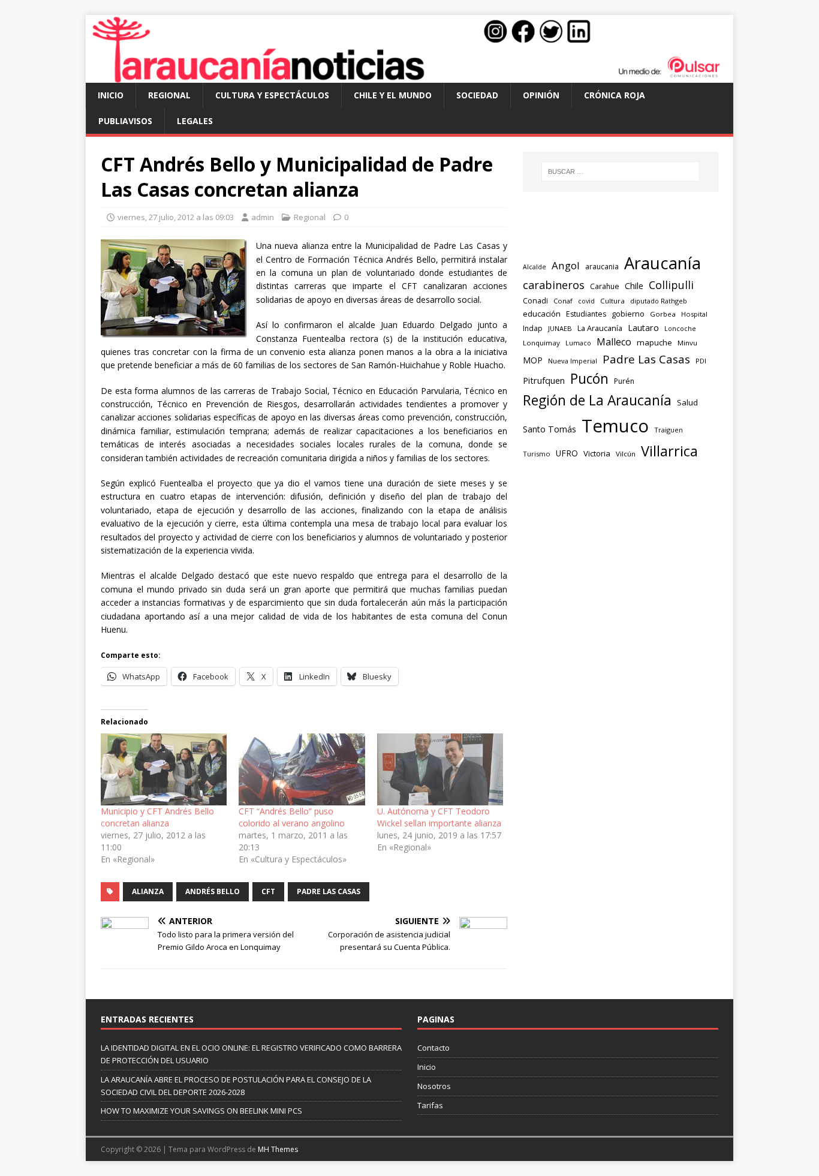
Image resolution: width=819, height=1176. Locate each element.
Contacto (433, 1047)
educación (542, 313)
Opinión (541, 95)
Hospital (694, 313)
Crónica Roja (614, 95)
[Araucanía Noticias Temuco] (409, 76)
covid (586, 301)
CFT (268, 891)
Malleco (614, 341)
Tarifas (430, 1105)
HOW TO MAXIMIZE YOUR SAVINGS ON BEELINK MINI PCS (201, 1110)
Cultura (612, 300)
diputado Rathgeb (658, 300)
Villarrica (669, 451)
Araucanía (662, 263)
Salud (687, 402)
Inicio (111, 95)
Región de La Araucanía (597, 400)
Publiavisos (125, 121)
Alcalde (534, 267)
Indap (533, 328)
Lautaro (643, 327)
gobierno (628, 313)
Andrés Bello (212, 891)
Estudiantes (586, 314)
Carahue (604, 286)
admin (262, 217)
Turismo (536, 453)
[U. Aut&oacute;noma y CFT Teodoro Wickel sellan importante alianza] (440, 769)
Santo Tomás (549, 429)
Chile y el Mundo (393, 95)
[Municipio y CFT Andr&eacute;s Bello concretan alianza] (164, 769)
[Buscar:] (620, 171)
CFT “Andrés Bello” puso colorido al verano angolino (292, 817)
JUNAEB (560, 328)
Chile (634, 285)
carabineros (554, 285)
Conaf (563, 300)
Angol (566, 265)
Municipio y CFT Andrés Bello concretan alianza (157, 817)
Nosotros (434, 1086)
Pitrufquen (544, 380)
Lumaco (578, 342)
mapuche (654, 342)
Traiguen (668, 429)
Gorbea (663, 313)
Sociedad (477, 95)
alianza (148, 891)
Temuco (615, 426)
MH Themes (278, 1149)
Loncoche (680, 328)
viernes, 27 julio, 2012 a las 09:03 (176, 217)
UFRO (567, 453)
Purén (624, 381)
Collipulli (671, 285)
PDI (700, 360)
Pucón (589, 378)
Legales (195, 121)
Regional (169, 95)
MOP (533, 360)
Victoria (596, 453)
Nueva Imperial (572, 360)
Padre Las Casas (328, 891)
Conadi (535, 300)
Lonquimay (541, 342)
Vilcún (626, 453)
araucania (602, 266)
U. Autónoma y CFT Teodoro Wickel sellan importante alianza (439, 817)
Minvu (687, 342)
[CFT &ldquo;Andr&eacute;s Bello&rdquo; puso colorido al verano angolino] (302, 769)
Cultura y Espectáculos (272, 95)
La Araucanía (599, 328)
